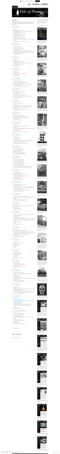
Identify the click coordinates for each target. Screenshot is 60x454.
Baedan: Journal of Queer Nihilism (26, 292)
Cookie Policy (16, 452)
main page (32, 23)
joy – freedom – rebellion (38, 4)
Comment (32, 344)
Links (20, 6)
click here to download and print (16, 27)
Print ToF (15, 6)
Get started (37, 1)
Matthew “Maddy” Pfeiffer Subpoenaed (19, 299)
